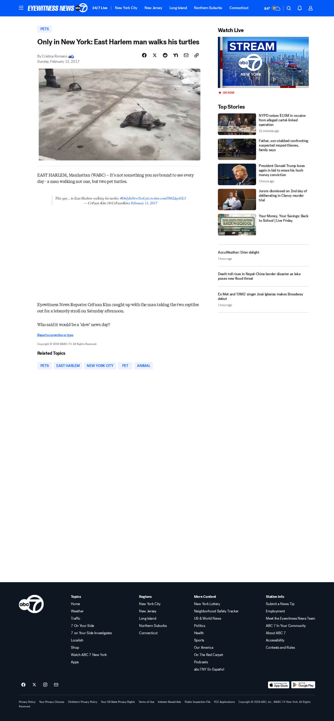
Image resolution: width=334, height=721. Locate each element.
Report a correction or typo (55, 335)
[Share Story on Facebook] (144, 55)
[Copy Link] (196, 55)
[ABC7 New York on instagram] (45, 684)
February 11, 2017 (144, 202)
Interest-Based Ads (169, 702)
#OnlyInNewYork (132, 198)
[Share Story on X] (155, 55)
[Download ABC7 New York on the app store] (279, 685)
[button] (21, 7)
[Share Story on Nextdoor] (175, 55)
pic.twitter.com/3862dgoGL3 (165, 198)
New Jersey (153, 7)
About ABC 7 (276, 633)
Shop (75, 647)
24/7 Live (99, 7)
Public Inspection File (197, 702)
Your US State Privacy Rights (118, 702)
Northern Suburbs (208, 7)
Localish (77, 640)
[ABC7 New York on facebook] (23, 684)
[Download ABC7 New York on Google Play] (303, 685)
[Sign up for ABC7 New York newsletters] (56, 684)
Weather (77, 611)
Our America (203, 647)
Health (199, 633)
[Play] (263, 62)
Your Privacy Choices (51, 702)
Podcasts (201, 662)
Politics (199, 626)
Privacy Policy (27, 702)
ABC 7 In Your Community (286, 626)
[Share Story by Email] (186, 55)
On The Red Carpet (208, 655)
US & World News (207, 618)
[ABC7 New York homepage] (58, 8)
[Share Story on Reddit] (165, 55)
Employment (275, 611)
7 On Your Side (82, 626)
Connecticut (238, 7)
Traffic (75, 618)
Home (75, 604)
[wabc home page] (31, 604)
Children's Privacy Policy (82, 702)
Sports (199, 640)
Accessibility (275, 640)
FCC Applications (224, 702)
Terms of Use (146, 702)
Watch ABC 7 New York (89, 655)
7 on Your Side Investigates (91, 633)
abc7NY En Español (209, 669)
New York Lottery (207, 604)
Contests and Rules (280, 647)
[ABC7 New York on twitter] (34, 684)
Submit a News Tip (280, 604)
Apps (75, 662)
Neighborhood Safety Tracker (216, 611)
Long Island (178, 7)
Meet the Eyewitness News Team (290, 618)
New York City (126, 7)
